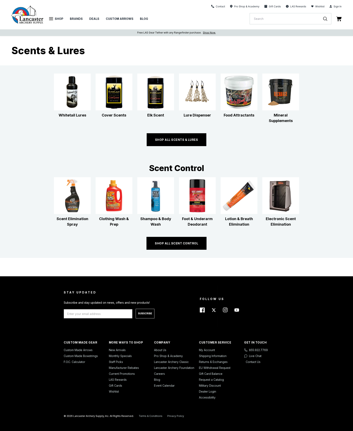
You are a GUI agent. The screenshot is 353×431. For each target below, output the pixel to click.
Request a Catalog (211, 379)
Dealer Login (207, 391)
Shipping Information (213, 356)
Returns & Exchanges (213, 362)
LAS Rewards (118, 379)
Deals (94, 18)
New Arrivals (117, 350)
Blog (144, 18)
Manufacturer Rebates (124, 367)
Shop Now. (209, 32)
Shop (59, 18)
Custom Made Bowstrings (81, 356)
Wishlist (320, 6)
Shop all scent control (176, 243)
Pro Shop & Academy (168, 356)
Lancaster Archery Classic (171, 362)
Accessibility (207, 397)
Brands (76, 18)
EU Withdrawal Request (214, 367)
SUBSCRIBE (145, 313)
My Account (207, 350)
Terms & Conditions (150, 416)
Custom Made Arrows (78, 350)
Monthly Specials (120, 356)
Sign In (338, 6)
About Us (160, 350)
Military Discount (210, 385)
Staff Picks (116, 362)
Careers (159, 373)
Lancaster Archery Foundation (174, 367)
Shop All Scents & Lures (176, 139)
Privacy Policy (175, 416)
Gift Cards (115, 385)
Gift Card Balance (210, 373)
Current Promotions (122, 373)
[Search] (327, 18)
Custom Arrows (119, 18)
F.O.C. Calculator (74, 362)
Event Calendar (164, 385)
